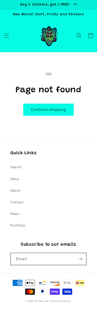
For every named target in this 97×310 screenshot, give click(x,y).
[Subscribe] (80, 259)
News (14, 213)
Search (16, 167)
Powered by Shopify (60, 300)
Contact (17, 202)
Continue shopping (48, 109)
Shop (14, 178)
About (15, 190)
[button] (6, 35)
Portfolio (17, 225)
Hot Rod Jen (41, 300)
